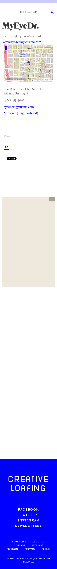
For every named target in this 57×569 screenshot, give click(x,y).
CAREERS (13, 549)
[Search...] (52, 12)
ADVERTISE (19, 542)
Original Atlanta (28, 12)
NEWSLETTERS (28, 526)
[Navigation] (3, 12)
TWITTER (28, 515)
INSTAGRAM (28, 520)
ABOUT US (38, 542)
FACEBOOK (28, 510)
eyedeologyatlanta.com (19, 107)
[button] (52, 199)
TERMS (45, 549)
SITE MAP (37, 545)
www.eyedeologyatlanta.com (22, 42)
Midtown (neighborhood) (21, 113)
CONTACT (20, 545)
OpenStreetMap (38, 81)
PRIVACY (30, 549)
